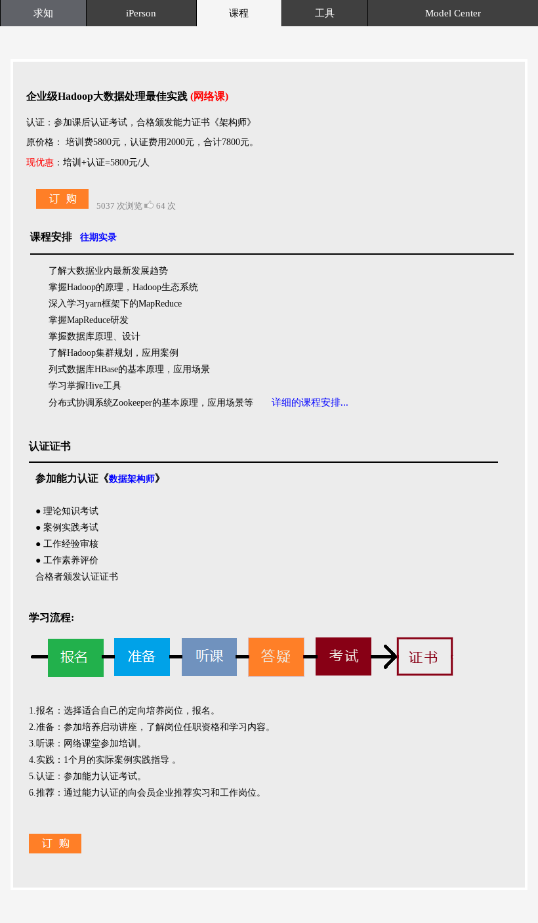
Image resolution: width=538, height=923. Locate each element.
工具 (325, 13)
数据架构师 (132, 479)
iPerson (141, 13)
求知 (43, 13)
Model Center (453, 13)
